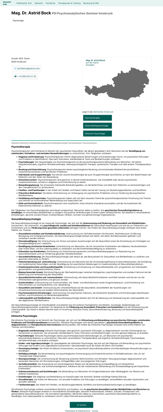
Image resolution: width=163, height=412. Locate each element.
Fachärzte (50, 3)
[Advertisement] (81, 40)
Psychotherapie (92, 118)
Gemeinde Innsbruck (103, 112)
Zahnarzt (38, 3)
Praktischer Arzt (24, 3)
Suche (95, 411)
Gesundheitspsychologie (96, 125)
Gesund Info (7, 3)
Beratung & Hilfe (91, 3)
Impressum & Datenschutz (77, 411)
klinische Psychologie (95, 133)
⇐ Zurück (81, 405)
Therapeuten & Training (69, 3)
